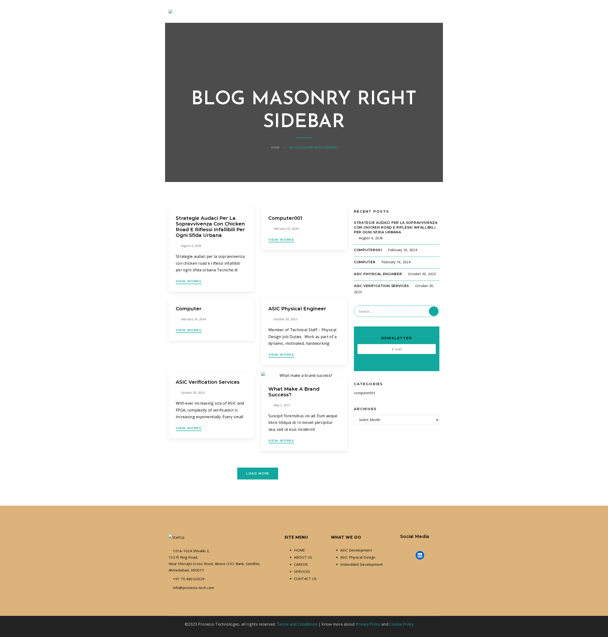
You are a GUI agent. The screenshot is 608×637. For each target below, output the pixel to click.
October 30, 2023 (285, 319)
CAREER (301, 564)
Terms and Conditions (297, 624)
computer (188, 308)
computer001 (285, 218)
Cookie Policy (401, 624)
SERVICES (302, 571)
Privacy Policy (368, 624)
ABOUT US (303, 557)
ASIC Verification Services (208, 382)
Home (275, 147)
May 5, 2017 (282, 405)
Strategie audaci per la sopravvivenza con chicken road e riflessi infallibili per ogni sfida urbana (210, 226)
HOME (299, 550)
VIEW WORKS (189, 281)
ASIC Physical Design (357, 557)
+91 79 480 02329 (188, 578)
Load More (257, 473)
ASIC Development (356, 550)
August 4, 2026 (191, 246)
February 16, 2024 (286, 228)
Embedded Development (361, 564)
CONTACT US (305, 578)
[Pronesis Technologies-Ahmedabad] (172, 11)
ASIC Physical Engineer (297, 308)
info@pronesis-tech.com (193, 587)
